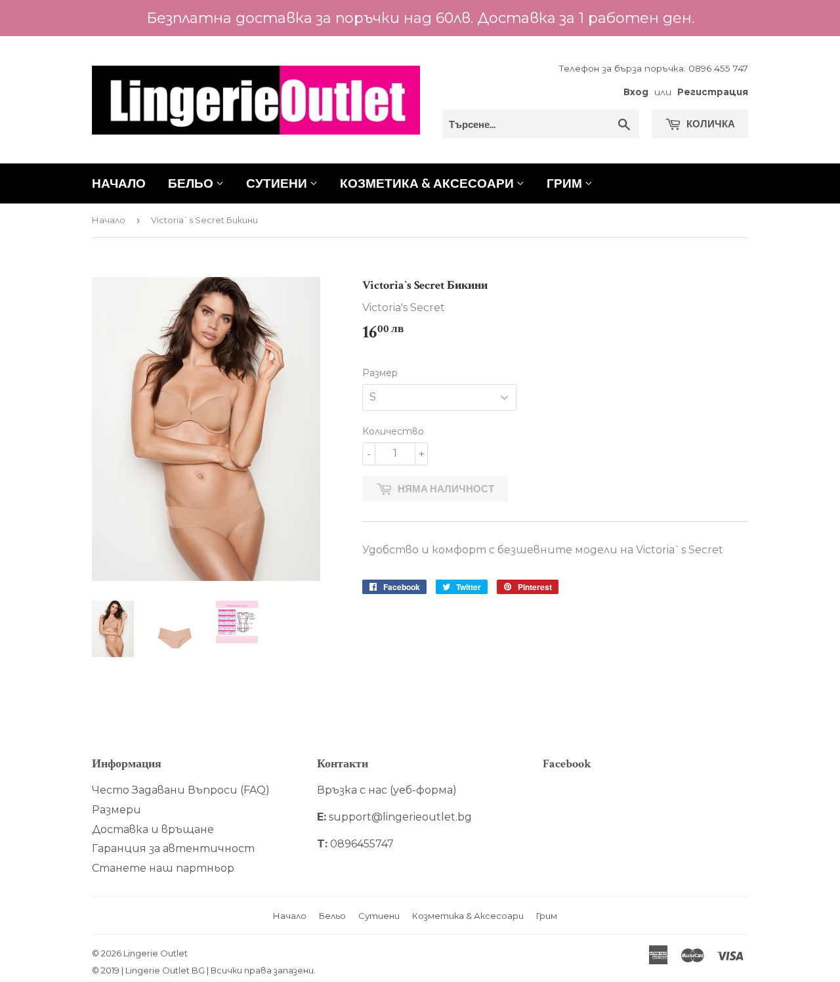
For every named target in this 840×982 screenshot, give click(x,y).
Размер (380, 373)
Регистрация (712, 92)
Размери (116, 809)
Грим (566, 182)
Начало (119, 182)
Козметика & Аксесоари (428, 182)
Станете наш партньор (163, 868)
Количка (709, 123)
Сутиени (278, 182)
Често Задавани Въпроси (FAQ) (181, 790)
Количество (393, 431)
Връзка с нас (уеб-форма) (387, 790)
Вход (635, 92)
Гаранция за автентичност (173, 848)
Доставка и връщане (153, 829)
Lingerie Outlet (155, 953)
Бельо (192, 182)
